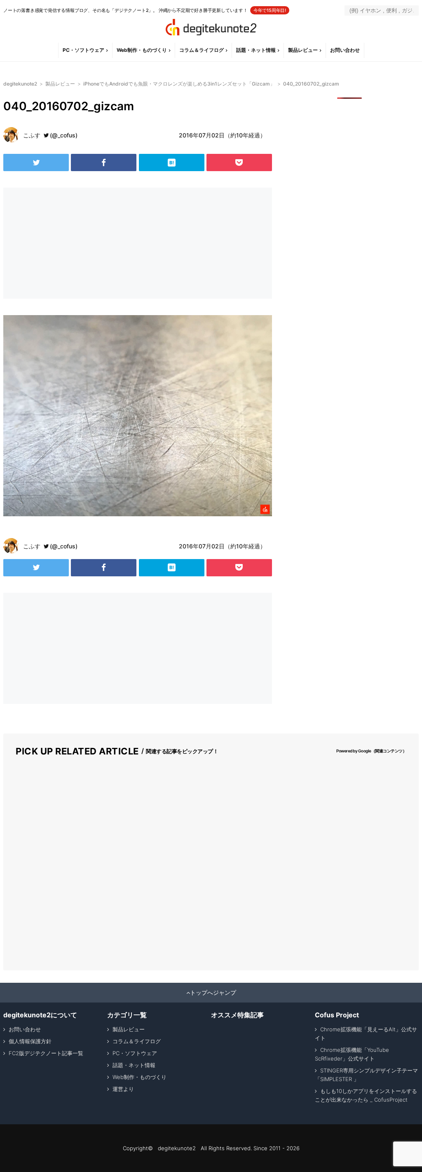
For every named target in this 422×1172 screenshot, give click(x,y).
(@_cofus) (63, 135)
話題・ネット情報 (256, 50)
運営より (123, 1089)
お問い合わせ (345, 50)
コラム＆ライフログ (201, 50)
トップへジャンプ (213, 993)
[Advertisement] (69, 243)
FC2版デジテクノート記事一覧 (46, 1053)
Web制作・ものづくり (142, 50)
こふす (31, 135)
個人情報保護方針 (30, 1041)
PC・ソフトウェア (83, 50)
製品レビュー (303, 50)
